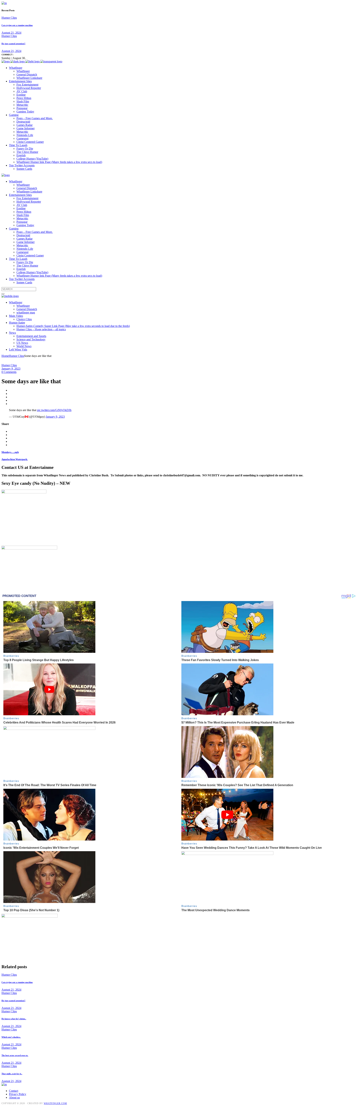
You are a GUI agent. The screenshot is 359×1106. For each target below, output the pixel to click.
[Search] (2, 293)
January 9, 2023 (10, 368)
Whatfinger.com (55, 1103)
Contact (13, 1090)
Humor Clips (9, 17)
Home (5, 355)
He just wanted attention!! (13, 43)
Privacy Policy (17, 1094)
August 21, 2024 (11, 32)
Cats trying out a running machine (17, 25)
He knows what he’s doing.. (13, 1019)
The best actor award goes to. (14, 1055)
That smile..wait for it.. (11, 1074)
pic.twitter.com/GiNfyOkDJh (54, 410)
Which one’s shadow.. (11, 1037)
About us (14, 1097)
